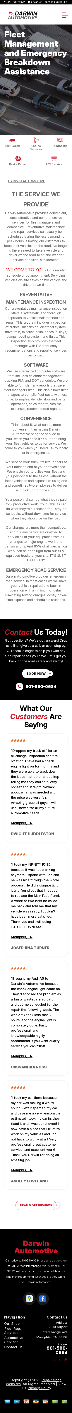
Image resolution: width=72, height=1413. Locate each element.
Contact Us (13, 1347)
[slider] (18, 740)
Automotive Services (13, 1340)
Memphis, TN (21, 823)
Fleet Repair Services (14, 1331)
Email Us (61, 1359)
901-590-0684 (30, 1260)
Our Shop (12, 1324)
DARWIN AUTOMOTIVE (26, 181)
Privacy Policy (39, 1388)
